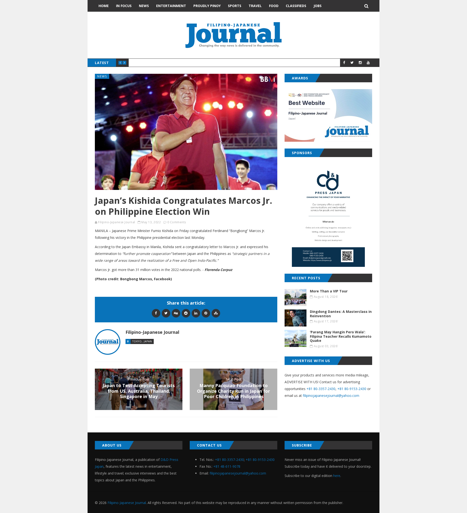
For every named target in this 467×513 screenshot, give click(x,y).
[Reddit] (186, 313)
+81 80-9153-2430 (351, 388)
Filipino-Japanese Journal (116, 222)
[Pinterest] (206, 313)
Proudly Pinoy (207, 5)
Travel (255, 5)
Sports (234, 5)
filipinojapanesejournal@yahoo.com (331, 395)
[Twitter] (166, 313)
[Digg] (176, 313)
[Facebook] (156, 313)
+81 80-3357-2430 (320, 388)
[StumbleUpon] (216, 313)
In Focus (124, 5)
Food (273, 5)
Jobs (318, 5)
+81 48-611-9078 (226, 466)
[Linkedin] (196, 313)
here (336, 475)
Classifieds (296, 5)
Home (104, 5)
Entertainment (171, 5)
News (144, 5)
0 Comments (176, 222)
